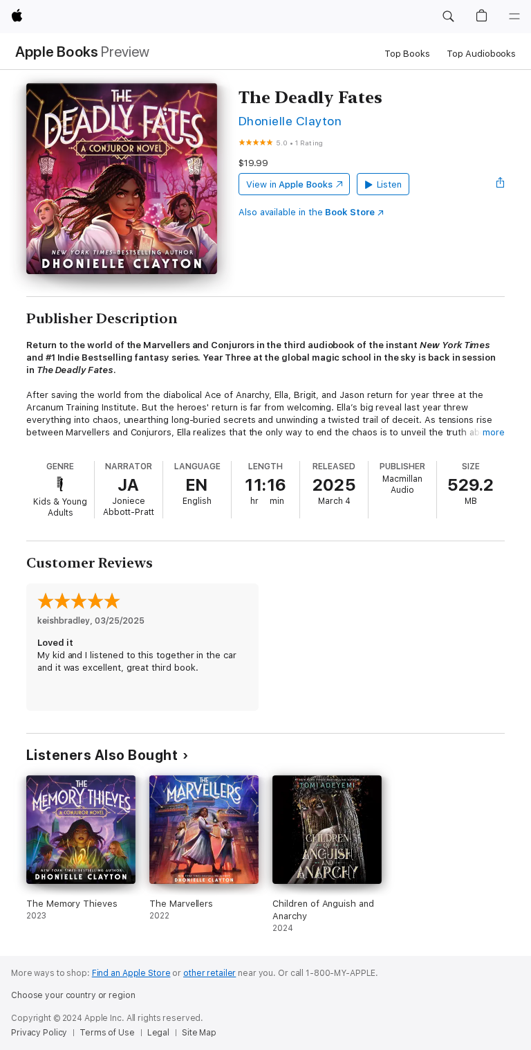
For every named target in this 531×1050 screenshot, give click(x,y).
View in (289, 184)
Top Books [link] (407, 53)
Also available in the (307, 212)
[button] (448, 16)
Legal (158, 1033)
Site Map (199, 1033)
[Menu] (514, 16)
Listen (389, 184)
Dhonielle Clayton (290, 121)
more (494, 432)
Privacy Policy (39, 1033)
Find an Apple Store (131, 973)
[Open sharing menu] (500, 184)
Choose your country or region (73, 995)
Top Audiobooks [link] (481, 53)
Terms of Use (107, 1033)
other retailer (209, 973)
